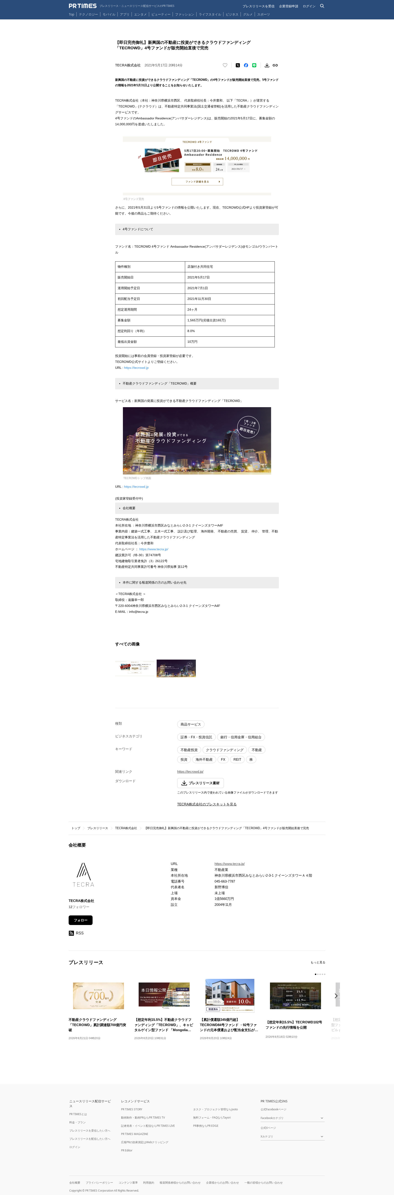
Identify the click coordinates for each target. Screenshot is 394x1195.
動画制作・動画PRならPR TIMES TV (143, 1117)
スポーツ (263, 14)
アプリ (125, 14)
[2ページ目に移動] (318, 974)
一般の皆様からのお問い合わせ (263, 1183)
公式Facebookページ (273, 1109)
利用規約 (148, 1183)
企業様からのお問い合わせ (222, 1183)
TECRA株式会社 (126, 828)
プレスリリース (97, 828)
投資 (184, 759)
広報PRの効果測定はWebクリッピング (144, 1142)
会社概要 (74, 1183)
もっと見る (318, 962)
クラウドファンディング (225, 750)
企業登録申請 (288, 6)
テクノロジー (88, 14)
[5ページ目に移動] (324, 974)
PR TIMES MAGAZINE (134, 1134)
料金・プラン (77, 1122)
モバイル (109, 14)
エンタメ (140, 14)
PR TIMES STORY (131, 1109)
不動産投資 (189, 750)
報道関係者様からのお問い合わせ (180, 1183)
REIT (237, 759)
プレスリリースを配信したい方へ (89, 1139)
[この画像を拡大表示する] (134, 668)
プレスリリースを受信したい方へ (89, 1130)
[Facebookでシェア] (246, 65)
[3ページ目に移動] (320, 974)
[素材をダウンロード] (267, 65)
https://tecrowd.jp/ (190, 771)
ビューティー (161, 14)
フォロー (81, 920)
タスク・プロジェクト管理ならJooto (215, 1109)
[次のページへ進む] (337, 996)
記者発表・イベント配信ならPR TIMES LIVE (148, 1126)
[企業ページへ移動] (83, 876)
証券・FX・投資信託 (196, 737)
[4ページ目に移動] (322, 974)
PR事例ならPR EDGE (205, 1126)
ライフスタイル (210, 14)
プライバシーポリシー (99, 1183)
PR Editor (126, 1150)
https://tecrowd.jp (136, 368)
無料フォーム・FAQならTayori (212, 1117)
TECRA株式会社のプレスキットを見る (207, 804)
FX (223, 759)
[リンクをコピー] (275, 65)
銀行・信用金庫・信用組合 (241, 737)
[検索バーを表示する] (322, 6)
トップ (75, 828)
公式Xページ (268, 1128)
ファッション (184, 14)
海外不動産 (204, 759)
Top (71, 14)
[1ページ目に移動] (315, 974)
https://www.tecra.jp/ (153, 549)
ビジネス (232, 14)
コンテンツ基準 (128, 1183)
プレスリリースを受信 (259, 6)
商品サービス (191, 724)
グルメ (248, 14)
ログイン (309, 6)
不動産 (257, 750)
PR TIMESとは (78, 1114)
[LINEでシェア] (254, 65)
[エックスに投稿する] (237, 65)
